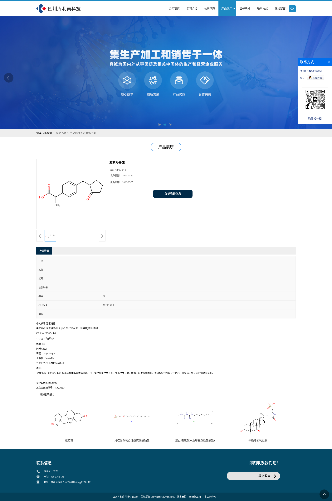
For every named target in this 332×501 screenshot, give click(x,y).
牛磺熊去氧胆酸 (257, 440)
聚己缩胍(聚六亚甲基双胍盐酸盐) (195, 440)
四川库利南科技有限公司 (125, 496)
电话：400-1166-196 (54, 476)
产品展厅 (75, 133)
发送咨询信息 (173, 193)
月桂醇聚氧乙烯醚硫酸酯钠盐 (132, 440)
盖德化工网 (195, 496)
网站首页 (61, 133)
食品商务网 (210, 496)
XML (172, 496)
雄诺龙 (69, 440)
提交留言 (264, 476)
